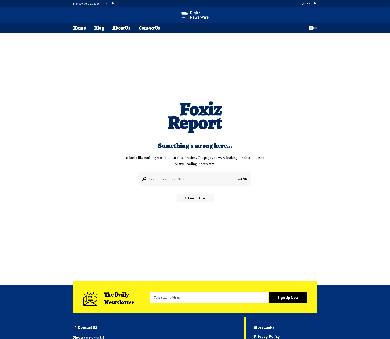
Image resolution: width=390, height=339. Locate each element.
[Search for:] (190, 179)
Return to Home (195, 198)
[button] (309, 3)
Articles (111, 3)
